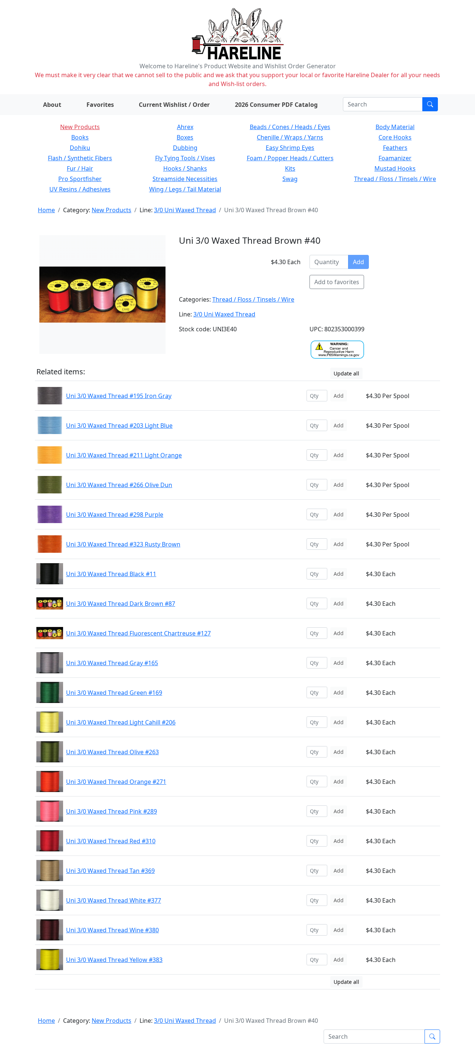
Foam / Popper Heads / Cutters (290, 158)
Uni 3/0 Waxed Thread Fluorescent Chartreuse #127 (138, 633)
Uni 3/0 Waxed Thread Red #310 (110, 841)
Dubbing (185, 148)
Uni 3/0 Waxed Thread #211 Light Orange (124, 455)
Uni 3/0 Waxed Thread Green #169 (114, 693)
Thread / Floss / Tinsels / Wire (395, 179)
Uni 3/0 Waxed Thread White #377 (113, 900)
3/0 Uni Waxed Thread (185, 210)
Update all (346, 373)
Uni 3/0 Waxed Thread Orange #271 (116, 782)
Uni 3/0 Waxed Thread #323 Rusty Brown (123, 544)
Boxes (185, 137)
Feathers (395, 148)
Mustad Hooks (395, 168)
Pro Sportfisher (80, 179)
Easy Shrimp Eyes (290, 148)
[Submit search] (430, 104)
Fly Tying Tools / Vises (185, 158)
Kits (290, 168)
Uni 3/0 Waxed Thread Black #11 (111, 574)
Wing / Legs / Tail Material (185, 189)
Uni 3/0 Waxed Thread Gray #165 (112, 663)
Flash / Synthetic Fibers (80, 158)
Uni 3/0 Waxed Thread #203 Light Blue (119, 425)
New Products (80, 127)
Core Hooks (395, 137)
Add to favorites (336, 282)
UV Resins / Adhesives (80, 189)
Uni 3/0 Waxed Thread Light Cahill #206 (121, 722)
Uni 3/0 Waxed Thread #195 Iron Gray (118, 396)
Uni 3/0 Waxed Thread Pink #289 (111, 811)
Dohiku (80, 148)
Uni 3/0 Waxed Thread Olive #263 (112, 752)
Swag (290, 179)
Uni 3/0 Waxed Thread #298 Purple (114, 514)
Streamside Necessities (185, 179)
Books (80, 137)
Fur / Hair (80, 168)
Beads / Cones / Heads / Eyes (290, 127)
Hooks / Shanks (185, 168)
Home (46, 210)
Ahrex (185, 127)
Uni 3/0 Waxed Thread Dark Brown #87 (120, 604)
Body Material (395, 127)
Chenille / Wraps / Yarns (290, 137)
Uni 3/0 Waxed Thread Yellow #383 (114, 960)
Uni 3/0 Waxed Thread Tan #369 (110, 871)
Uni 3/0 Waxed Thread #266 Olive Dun (119, 485)
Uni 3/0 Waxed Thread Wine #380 (112, 930)
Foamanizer (395, 158)
